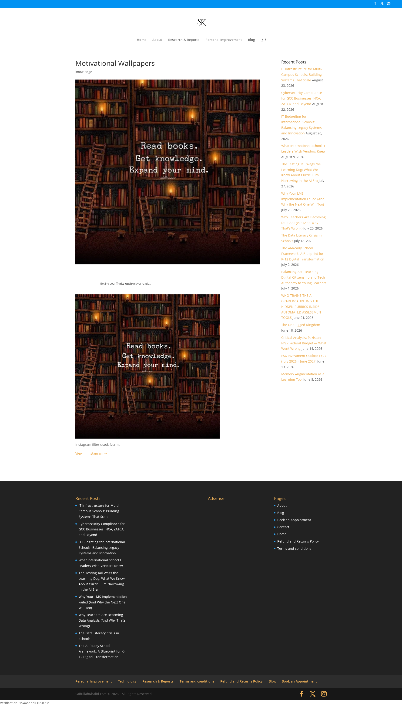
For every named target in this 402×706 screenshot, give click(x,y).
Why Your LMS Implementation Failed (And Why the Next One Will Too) (303, 199)
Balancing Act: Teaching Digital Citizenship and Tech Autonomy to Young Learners (303, 277)
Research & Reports (183, 40)
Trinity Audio (124, 283)
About (157, 40)
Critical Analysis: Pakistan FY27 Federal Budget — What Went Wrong (303, 343)
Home (141, 40)
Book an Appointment (294, 520)
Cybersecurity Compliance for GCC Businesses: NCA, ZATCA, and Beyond (301, 98)
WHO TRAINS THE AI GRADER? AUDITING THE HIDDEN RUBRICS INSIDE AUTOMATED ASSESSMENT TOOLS (302, 306)
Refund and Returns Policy (298, 541)
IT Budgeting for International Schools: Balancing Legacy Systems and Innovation (102, 547)
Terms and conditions (294, 548)
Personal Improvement (223, 40)
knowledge (83, 72)
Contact (283, 527)
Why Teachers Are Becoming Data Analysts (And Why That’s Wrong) (303, 222)
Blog (251, 40)
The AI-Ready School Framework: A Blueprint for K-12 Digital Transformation (302, 253)
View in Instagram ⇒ (91, 453)
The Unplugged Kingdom (300, 325)
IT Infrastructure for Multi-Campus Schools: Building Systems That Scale (301, 74)
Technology (127, 681)
